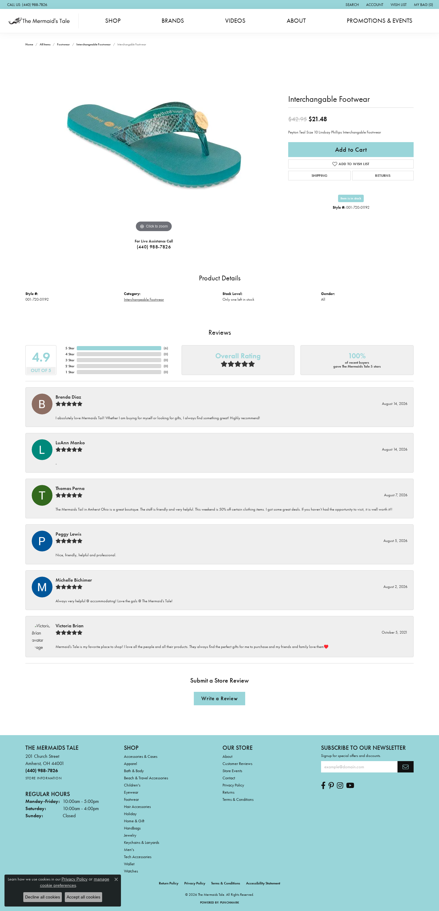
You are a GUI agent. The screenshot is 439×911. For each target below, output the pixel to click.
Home (29, 44)
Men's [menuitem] (129, 849)
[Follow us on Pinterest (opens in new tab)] (331, 785)
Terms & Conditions (238, 799)
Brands (173, 20)
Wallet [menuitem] (129, 864)
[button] (351, 4)
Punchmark (229, 902)
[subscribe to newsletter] (405, 766)
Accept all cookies (83, 897)
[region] (153, 143)
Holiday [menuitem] (130, 813)
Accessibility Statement (263, 883)
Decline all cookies (42, 897)
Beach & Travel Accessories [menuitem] (146, 778)
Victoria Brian (70, 626)
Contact (228, 778)
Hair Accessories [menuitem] (137, 806)
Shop (113, 20)
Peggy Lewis (68, 534)
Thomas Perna (70, 488)
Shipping (319, 175)
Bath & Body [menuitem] (134, 770)
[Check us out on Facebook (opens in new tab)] (323, 785)
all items (45, 44)
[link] (26, 4)
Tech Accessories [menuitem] (137, 856)
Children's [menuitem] (132, 785)
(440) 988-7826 (154, 247)
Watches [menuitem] (131, 871)
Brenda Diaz (68, 397)
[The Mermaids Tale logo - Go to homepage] (41, 20)
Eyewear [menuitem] (131, 792)
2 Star (69, 366)
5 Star (69, 348)
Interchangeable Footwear (93, 44)
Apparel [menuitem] (130, 763)
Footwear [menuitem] (131, 799)
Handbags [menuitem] (132, 828)
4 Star (69, 354)
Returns (382, 175)
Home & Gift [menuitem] (134, 821)
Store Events (232, 770)
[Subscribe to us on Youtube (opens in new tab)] (350, 785)
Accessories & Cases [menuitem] (140, 756)
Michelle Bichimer (74, 580)
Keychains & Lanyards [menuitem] (141, 842)
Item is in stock (350, 198)
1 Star (69, 372)
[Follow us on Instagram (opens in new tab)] (340, 785)
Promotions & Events (379, 20)
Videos (235, 20)
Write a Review (219, 698)
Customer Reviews (237, 763)
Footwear (63, 44)
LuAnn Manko (70, 443)
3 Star (69, 360)
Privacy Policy (233, 785)
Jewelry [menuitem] (130, 835)
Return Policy (168, 883)
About (296, 20)
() (166, 348)
